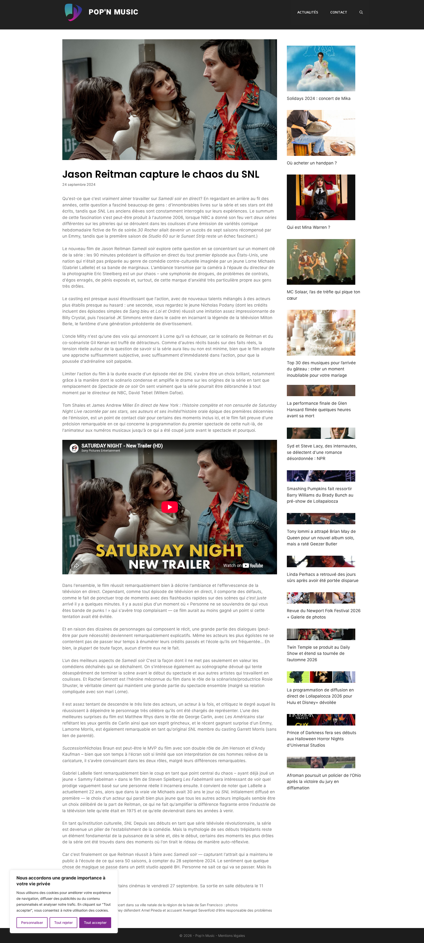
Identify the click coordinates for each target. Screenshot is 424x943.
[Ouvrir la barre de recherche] (361, 12)
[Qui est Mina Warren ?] (321, 217)
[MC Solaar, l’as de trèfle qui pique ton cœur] (321, 281)
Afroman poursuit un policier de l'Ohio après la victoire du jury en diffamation (324, 781)
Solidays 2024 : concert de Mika (319, 98)
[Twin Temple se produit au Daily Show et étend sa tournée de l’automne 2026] (321, 636)
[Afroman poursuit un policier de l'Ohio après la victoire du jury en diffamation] (321, 764)
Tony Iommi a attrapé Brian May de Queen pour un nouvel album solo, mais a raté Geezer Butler (321, 537)
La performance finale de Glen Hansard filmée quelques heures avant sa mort (319, 409)
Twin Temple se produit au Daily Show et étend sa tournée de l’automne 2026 (318, 653)
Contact (338, 12)
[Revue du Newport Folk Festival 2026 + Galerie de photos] (321, 600)
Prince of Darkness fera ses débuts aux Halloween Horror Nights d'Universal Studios (321, 739)
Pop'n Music (113, 12)
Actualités (307, 12)
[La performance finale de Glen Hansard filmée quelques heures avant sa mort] (321, 393)
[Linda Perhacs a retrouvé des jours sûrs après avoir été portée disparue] (321, 563)
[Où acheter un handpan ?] (321, 152)
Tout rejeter (63, 922)
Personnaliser (32, 922)
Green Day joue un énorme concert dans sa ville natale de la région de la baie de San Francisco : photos (153, 905)
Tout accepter (95, 922)
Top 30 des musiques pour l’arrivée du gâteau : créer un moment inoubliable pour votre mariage (321, 369)
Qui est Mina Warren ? (308, 227)
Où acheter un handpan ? (312, 163)
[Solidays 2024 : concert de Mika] (321, 87)
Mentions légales (231, 935)
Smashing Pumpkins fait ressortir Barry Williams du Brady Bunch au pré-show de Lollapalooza (320, 495)
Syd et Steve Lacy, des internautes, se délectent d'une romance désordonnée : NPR (322, 452)
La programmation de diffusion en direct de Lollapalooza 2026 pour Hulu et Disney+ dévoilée (320, 696)
